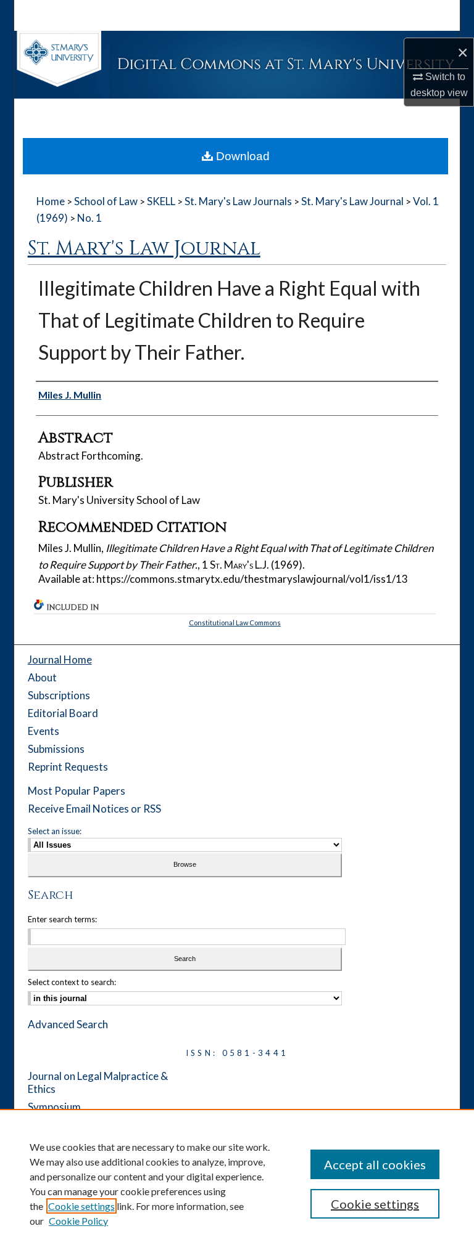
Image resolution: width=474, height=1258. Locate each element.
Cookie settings (81, 1206)
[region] (237, 1183)
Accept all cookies (375, 1164)
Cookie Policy (78, 1221)
